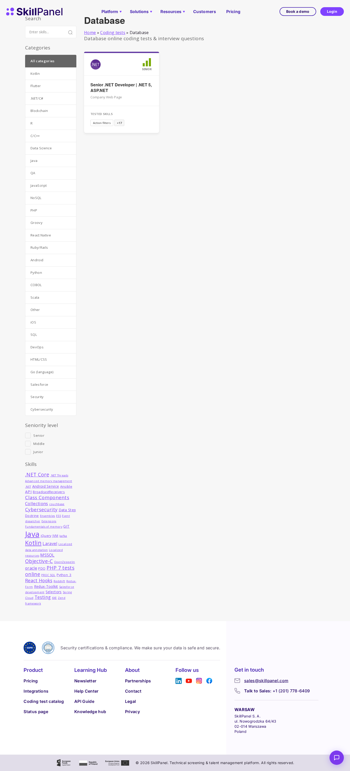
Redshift (59, 581)
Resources (170, 11)
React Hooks (39, 580)
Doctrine (32, 516)
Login (332, 11)
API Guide (84, 701)
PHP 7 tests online (49, 571)
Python (36, 272)
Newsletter (85, 680)
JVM (55, 536)
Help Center (86, 691)
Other (35, 309)
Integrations (36, 691)
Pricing (233, 11)
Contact (133, 691)
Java (33, 160)
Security (37, 396)
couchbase (57, 504)
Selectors (54, 591)
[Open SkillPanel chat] (337, 758)
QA (32, 173)
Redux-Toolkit (46, 586)
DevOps (37, 347)
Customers (204, 11)
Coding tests (112, 32)
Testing (43, 597)
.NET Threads (59, 475)
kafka (63, 536)
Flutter (35, 86)
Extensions (49, 521)
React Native (40, 235)
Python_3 (64, 575)
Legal (130, 701)
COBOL (36, 285)
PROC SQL (48, 575)
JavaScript (38, 185)
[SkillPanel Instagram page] (199, 681)
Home (90, 32)
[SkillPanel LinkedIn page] (179, 681)
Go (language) (41, 372)
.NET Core (37, 474)
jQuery (46, 536)
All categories (42, 61)
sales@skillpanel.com (266, 680)
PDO (41, 568)
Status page (36, 711)
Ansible (66, 486)
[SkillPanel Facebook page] (209, 681)
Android (36, 260)
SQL (33, 334)
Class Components (47, 497)
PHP (33, 210)
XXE (54, 598)
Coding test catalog (44, 701)
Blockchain (39, 110)
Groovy (36, 222)
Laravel (50, 543)
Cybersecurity (41, 409)
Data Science (41, 148)
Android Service (45, 486)
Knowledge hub (90, 711)
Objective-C (39, 561)
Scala (34, 297)
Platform (109, 11)
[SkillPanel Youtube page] (189, 681)
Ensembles (47, 516)
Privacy (132, 711)
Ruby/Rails (39, 247)
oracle (31, 568)
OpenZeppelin (64, 562)
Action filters (102, 123)
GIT (66, 526)
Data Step (67, 509)
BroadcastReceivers (49, 492)
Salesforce (39, 384)
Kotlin (35, 73)
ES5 (58, 516)
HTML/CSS (38, 359)
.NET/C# (36, 98)
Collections (36, 503)
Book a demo (298, 11)
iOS (33, 322)
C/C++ (35, 135)
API (28, 491)
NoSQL (36, 197)
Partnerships (138, 680)
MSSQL (47, 555)
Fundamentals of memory (43, 526)
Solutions (139, 11)
